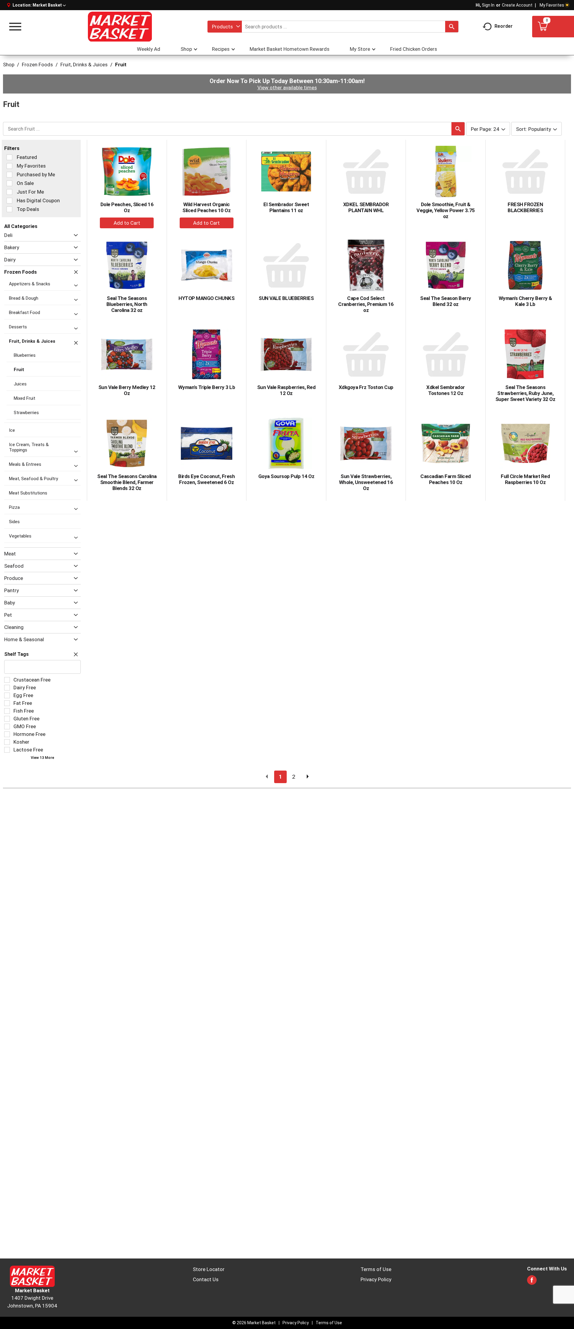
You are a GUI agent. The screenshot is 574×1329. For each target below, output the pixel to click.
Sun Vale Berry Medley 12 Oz (126, 390)
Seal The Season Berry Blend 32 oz (445, 301)
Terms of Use (376, 1269)
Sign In (488, 5)
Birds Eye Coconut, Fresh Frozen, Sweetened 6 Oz (206, 479)
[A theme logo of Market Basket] (120, 27)
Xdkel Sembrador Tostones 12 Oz (445, 390)
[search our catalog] (451, 26)
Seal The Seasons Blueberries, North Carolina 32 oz (126, 304)
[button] (49, 5)
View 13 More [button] (42, 758)
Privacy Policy (376, 1279)
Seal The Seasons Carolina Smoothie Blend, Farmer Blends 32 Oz (127, 482)
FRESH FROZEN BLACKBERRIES (525, 207)
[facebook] (532, 1282)
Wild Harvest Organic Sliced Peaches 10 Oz (206, 207)
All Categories (20, 226)
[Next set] (307, 777)
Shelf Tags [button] (16, 654)
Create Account (517, 5)
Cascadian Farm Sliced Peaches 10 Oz (445, 479)
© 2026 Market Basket (254, 1322)
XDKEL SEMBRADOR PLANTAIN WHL (366, 207)
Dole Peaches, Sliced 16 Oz (127, 207)
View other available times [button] (287, 88)
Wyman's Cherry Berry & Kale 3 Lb (525, 301)
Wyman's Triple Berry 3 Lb (206, 387)
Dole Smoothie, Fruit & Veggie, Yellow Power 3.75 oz (445, 210)
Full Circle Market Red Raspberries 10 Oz (525, 479)
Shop (8, 65)
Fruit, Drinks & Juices (84, 65)
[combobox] (224, 27)
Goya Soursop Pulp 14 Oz (286, 476)
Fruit (120, 65)
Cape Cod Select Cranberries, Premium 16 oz (366, 304)
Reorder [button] (503, 26)
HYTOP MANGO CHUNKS (206, 298)
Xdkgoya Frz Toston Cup (366, 387)
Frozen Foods (37, 65)
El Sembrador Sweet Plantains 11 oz (286, 207)
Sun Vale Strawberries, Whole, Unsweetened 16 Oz (366, 482)
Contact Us (206, 1279)
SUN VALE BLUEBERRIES (286, 298)
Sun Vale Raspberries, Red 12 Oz (286, 390)
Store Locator (209, 1269)
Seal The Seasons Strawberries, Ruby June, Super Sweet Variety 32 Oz (525, 393)
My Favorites (552, 5)
